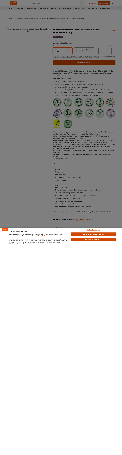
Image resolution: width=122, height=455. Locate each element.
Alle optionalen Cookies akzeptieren (93, 234)
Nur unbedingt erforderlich (93, 239)
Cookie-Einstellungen (93, 230)
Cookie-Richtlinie (42, 236)
